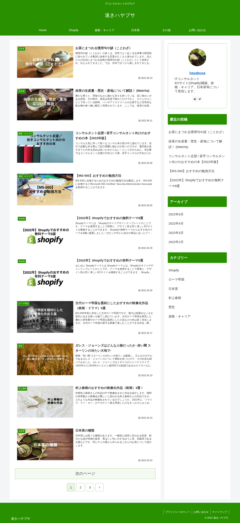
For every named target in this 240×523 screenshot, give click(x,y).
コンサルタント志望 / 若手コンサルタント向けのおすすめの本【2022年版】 (196, 158)
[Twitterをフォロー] (200, 99)
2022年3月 (176, 232)
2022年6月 (176, 214)
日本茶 (173, 288)
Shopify (173, 270)
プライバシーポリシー (178, 512)
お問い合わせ (201, 512)
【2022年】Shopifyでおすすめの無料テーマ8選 (196, 183)
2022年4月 (176, 223)
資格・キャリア (179, 316)
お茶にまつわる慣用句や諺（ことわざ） (196, 132)
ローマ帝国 (176, 279)
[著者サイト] (195, 99)
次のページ (85, 473)
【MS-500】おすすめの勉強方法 (191, 171)
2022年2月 (176, 242)
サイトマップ (219, 512)
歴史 (171, 307)
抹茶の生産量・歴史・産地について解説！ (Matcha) (195, 144)
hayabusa (197, 73)
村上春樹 (174, 298)
